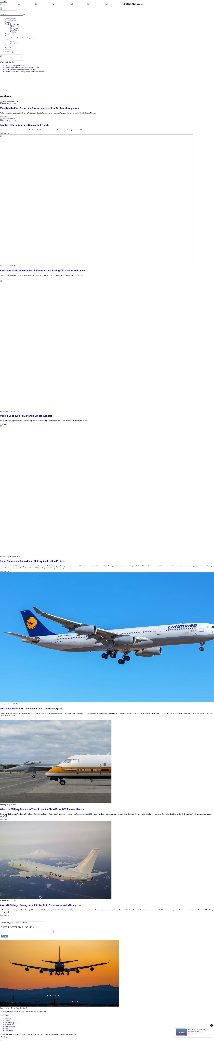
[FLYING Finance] (149, 5)
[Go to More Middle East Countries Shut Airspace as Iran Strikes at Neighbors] (107, 102)
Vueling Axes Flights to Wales (15, 66)
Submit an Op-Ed (10, 1023)
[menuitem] (109, 18)
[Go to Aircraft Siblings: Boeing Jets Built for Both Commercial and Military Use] (107, 860)
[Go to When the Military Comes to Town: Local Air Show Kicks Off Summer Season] (107, 762)
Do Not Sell (9, 1030)
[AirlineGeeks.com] (9, 5)
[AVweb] (44, 5)
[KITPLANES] (97, 5)
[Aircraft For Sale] (61, 5)
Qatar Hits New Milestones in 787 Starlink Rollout (22, 68)
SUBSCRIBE (4, 1015)
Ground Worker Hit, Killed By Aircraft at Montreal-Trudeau (25, 72)
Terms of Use (9, 1025)
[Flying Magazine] (26, 5)
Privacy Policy (10, 1027)
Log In (7, 1029)
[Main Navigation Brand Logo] (8, 10)
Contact (7, 1021)
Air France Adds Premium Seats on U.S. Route (20, 70)
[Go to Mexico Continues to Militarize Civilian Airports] (107, 345)
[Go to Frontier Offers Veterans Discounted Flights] (107, 119)
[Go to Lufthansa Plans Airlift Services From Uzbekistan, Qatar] (107, 637)
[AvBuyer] (79, 5)
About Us (8, 1019)
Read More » (4, 116)
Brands (3, 1)
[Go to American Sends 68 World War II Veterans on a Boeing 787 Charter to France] (107, 199)
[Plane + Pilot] (114, 5)
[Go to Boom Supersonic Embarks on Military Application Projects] (107, 490)
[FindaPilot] (132, 5)
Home (2, 91)
